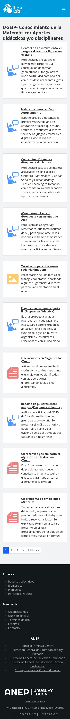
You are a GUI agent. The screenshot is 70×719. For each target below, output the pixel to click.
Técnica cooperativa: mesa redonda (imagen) (39, 267)
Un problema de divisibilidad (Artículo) (40, 500)
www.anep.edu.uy (35, 701)
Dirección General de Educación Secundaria (38, 658)
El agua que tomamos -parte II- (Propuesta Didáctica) (40, 309)
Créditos (13, 624)
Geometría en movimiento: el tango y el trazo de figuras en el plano (41, 51)
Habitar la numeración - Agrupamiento (37, 110)
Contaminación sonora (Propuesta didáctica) (36, 160)
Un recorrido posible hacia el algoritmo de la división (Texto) (40, 457)
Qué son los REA (18, 616)
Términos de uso (19, 620)
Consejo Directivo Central (38, 646)
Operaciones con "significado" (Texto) (41, 359)
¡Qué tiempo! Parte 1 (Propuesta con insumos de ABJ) (39, 216)
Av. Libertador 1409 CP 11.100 (22, 707)
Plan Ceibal (15, 590)
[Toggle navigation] (63, 8)
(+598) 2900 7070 (48, 714)
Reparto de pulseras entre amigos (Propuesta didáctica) (41, 405)
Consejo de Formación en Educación (37, 670)
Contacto (14, 628)
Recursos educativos (21, 581)
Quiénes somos (18, 612)
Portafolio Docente (20, 594)
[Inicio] (31, 8)
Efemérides (15, 585)
